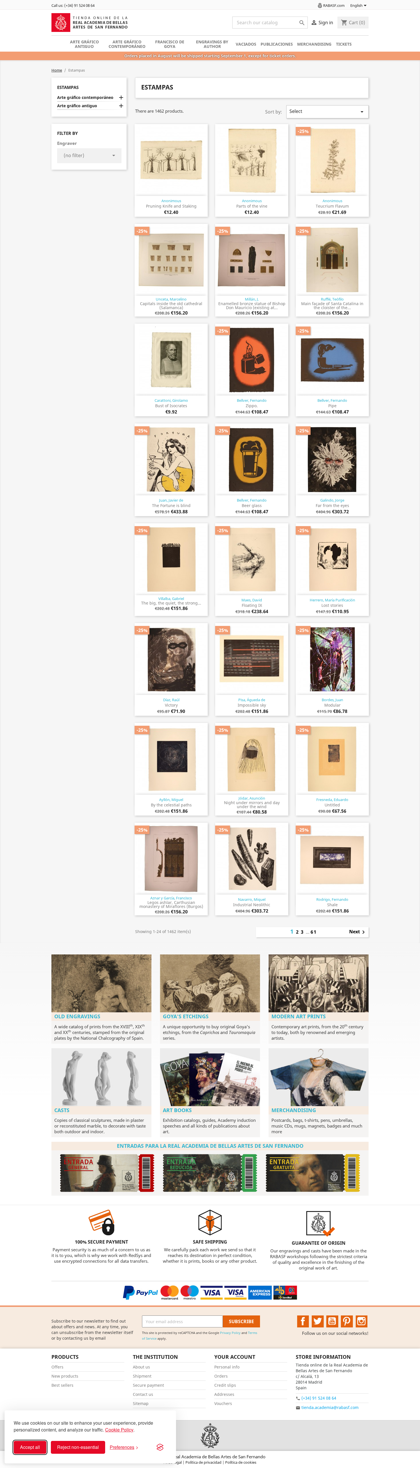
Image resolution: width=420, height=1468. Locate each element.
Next (358, 932)
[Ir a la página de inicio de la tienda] (210, 1435)
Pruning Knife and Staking (171, 206)
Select (327, 111)
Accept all (30, 1447)
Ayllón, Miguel (171, 799)
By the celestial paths (171, 805)
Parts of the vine (251, 206)
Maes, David (251, 600)
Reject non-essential (78, 1447)
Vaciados (246, 44)
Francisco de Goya (169, 44)
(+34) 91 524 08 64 (318, 1398)
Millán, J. (252, 299)
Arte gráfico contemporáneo (127, 44)
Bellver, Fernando (252, 400)
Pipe (332, 405)
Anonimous (171, 200)
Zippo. (252, 405)
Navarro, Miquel (251, 899)
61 (314, 932)
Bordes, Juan (332, 699)
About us (141, 1367)
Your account (234, 1356)
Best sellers (62, 1385)
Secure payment (148, 1385)
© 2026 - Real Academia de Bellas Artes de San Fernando (210, 1456)
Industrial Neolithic (251, 904)
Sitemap (141, 1403)
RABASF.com (334, 5)
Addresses (224, 1394)
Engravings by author (212, 44)
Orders (221, 1376)
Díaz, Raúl (171, 699)
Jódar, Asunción (252, 798)
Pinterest (347, 1321)
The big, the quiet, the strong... (171, 603)
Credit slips (225, 1385)
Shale (332, 904)
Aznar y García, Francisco (171, 898)
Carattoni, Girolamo (171, 400)
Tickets (344, 44)
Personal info (226, 1367)
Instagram (362, 1321)
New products (64, 1376)
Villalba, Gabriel (171, 598)
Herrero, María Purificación (332, 600)
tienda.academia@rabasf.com (330, 1407)
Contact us (143, 1394)
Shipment (142, 1376)
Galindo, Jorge (332, 500)
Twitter (318, 1321)
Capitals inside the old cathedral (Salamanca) (171, 305)
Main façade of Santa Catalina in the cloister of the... (332, 305)
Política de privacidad (203, 1462)
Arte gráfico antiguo (84, 44)
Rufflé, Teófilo (332, 299)
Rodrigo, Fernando (332, 899)
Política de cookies (240, 1462)
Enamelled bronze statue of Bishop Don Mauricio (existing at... (251, 305)
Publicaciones (277, 44)
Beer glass (252, 505)
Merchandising (314, 44)
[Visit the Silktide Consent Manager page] (160, 1447)
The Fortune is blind (171, 505)
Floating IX (252, 605)
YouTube (332, 1321)
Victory (171, 705)
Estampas (68, 87)
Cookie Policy (119, 1429)
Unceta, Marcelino (171, 299)
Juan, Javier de (171, 500)
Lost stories (332, 605)
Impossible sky (252, 705)
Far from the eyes (332, 505)
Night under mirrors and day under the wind (252, 804)
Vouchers (223, 1403)
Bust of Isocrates (171, 405)
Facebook (303, 1321)
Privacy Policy (230, 1333)
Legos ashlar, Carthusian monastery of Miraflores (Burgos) (171, 904)
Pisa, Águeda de (251, 699)
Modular (332, 705)
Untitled (332, 805)
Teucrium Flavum (332, 206)
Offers (57, 1367)
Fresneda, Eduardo (332, 799)
